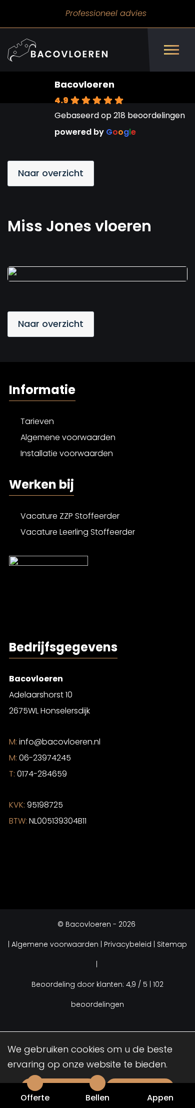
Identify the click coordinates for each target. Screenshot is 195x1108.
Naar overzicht (51, 173)
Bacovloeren (84, 84)
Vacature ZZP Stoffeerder (70, 516)
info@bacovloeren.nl (54, 742)
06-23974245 (40, 758)
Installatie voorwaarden (66, 453)
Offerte (35, 1097)
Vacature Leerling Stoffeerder (77, 532)
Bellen (98, 1097)
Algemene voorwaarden (68, 437)
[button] (105, 108)
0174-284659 (38, 774)
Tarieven (37, 421)
